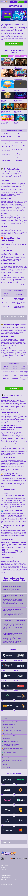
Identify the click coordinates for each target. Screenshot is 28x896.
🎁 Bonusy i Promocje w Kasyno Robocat (11, 730)
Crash (16, 55)
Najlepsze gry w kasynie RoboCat (10, 721)
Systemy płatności (6, 767)
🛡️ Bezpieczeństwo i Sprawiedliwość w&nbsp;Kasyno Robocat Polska (10, 745)
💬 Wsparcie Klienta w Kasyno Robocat (11, 755)
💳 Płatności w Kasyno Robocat (9, 735)
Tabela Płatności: (6, 738)
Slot (23, 55)
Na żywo (10, 55)
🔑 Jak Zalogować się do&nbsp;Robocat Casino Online (13, 749)
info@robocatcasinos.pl (6, 884)
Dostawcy (4, 764)
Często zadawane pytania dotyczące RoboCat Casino (12, 761)
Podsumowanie (5, 757)
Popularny (3, 55)
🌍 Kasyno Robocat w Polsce (9, 752)
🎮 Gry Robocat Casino (7, 727)
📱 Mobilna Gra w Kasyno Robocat (10, 741)
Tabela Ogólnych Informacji (8, 724)
